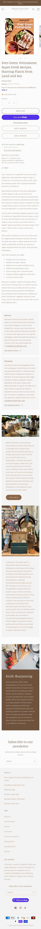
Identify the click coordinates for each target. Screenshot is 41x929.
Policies (7, 851)
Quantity (4, 98)
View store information (12, 150)
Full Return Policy (11, 351)
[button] (2, 9)
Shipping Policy (10, 846)
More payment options (20, 122)
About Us (7, 816)
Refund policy (9, 841)
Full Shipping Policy (12, 405)
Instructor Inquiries (11, 836)
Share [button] (6, 168)
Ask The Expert (9, 821)
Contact (7, 826)
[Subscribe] (34, 761)
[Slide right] (25, 58)
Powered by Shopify (27, 925)
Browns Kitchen (16, 925)
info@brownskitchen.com (16, 346)
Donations (8, 831)
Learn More (13, 497)
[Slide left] (15, 58)
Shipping (4, 83)
